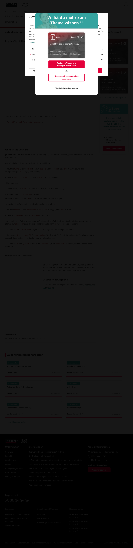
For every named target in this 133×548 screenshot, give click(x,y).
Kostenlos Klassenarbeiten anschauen (67, 77)
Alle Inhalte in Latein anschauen (66, 88)
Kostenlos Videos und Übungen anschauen (66, 64)
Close (94, 16)
